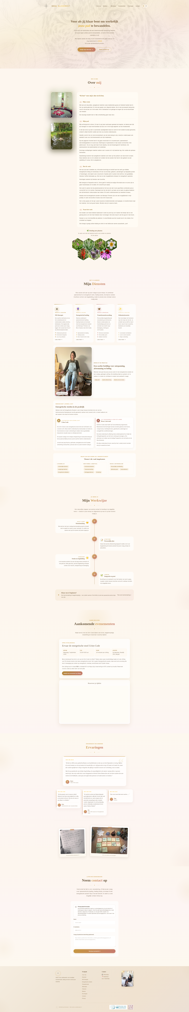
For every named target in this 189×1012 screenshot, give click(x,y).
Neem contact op (104, 49)
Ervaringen (130, 6)
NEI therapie (85, 979)
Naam (75, 919)
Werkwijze (113, 6)
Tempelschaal (85, 984)
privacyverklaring (82, 915)
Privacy (84, 998)
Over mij (98, 6)
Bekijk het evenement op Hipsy (72, 673)
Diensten (84, 977)
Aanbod (106, 6)
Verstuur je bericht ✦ (94, 951)
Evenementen (121, 6)
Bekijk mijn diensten (86, 49)
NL (143, 5)
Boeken (84, 991)
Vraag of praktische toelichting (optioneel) (84, 934)
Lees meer (58, 339)
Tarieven (84, 989)
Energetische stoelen (87, 981)
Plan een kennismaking (124, 595)
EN (146, 5)
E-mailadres (76, 927)
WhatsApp (106, 974)
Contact (138, 6)
